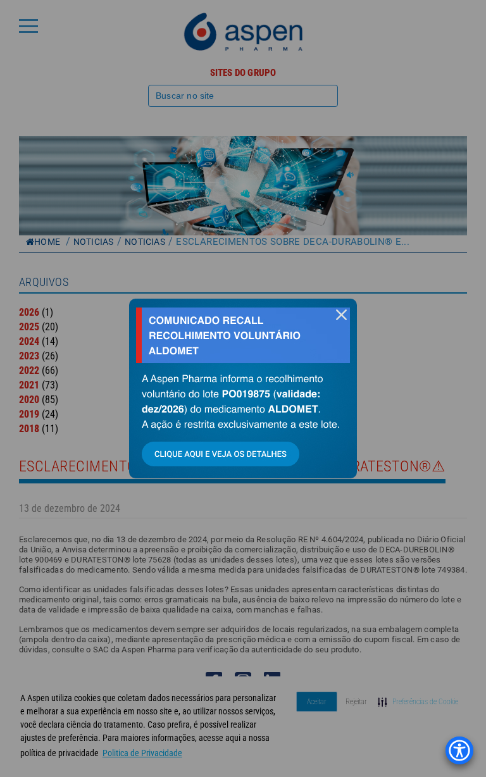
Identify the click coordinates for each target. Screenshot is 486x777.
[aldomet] (243, 388)
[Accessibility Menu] (459, 750)
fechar (341, 314)
